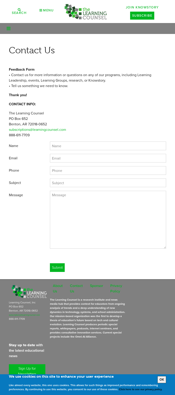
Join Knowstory (142, 7)
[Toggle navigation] (8, 28)
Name (13, 145)
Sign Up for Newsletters (27, 371)
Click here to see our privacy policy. (140, 389)
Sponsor (96, 285)
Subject (15, 182)
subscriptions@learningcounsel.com (37, 129)
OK (162, 379)
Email (13, 158)
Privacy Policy (116, 288)
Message (16, 195)
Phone (14, 170)
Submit (57, 267)
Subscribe (142, 15)
